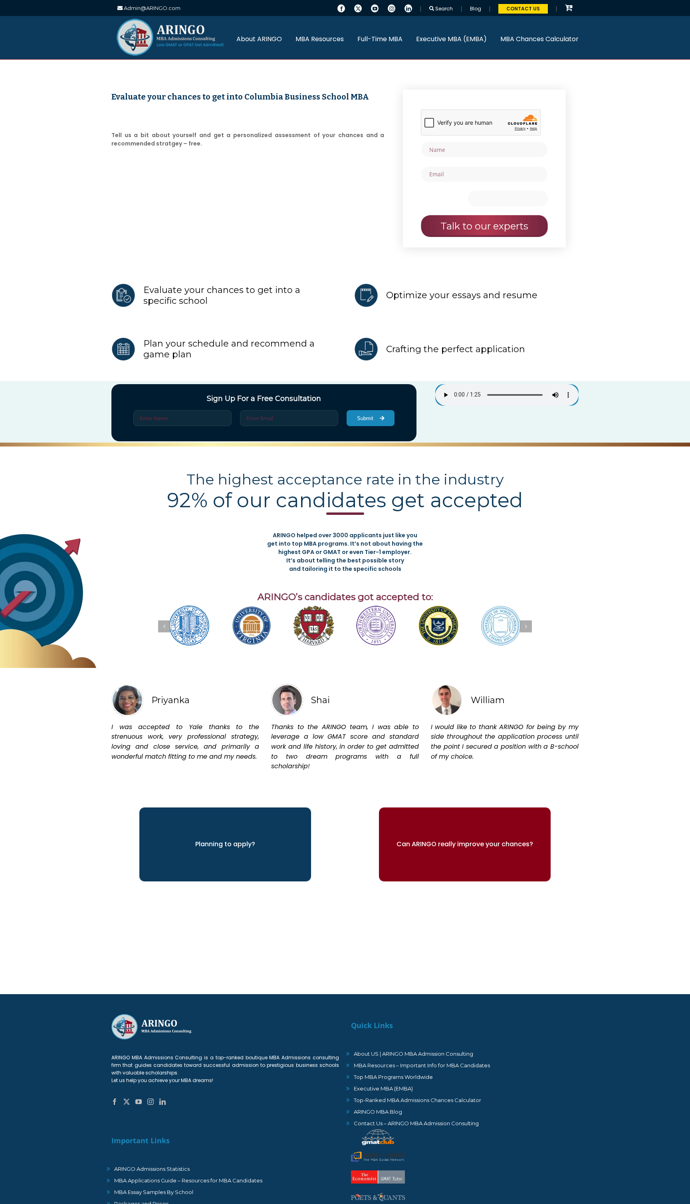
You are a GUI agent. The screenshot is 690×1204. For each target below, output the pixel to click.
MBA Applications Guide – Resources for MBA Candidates (188, 1180)
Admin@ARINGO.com (151, 8)
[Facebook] (341, 7)
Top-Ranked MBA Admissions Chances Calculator (417, 1100)
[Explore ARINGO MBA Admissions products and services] (569, 8)
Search (443, 8)
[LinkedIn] (408, 7)
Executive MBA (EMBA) (383, 1088)
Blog (475, 8)
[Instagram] (391, 7)
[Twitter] (358, 7)
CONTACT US (523, 8)
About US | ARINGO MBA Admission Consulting (413, 1054)
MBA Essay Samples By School (153, 1192)
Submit (366, 418)
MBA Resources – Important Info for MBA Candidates (422, 1065)
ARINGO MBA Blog (378, 1111)
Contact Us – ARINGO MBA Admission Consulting (416, 1123)
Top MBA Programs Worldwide (393, 1077)
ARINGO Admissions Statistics (152, 1169)
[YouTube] (375, 7)
